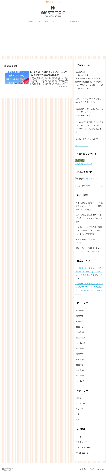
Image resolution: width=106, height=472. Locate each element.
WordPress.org (82, 453)
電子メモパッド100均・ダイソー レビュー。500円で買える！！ (89, 249)
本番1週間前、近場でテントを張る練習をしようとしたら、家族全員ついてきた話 (89, 206)
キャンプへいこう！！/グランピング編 (89, 241)
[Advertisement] (53, 41)
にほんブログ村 (91, 179)
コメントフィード (83, 448)
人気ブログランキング (83, 164)
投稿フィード (81, 442)
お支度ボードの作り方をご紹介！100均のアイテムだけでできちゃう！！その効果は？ (89, 271)
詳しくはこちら (81, 146)
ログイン (79, 437)
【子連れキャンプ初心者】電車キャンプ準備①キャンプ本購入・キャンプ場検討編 (89, 230)
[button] (102, 186)
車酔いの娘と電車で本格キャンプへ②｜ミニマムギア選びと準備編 (89, 218)
